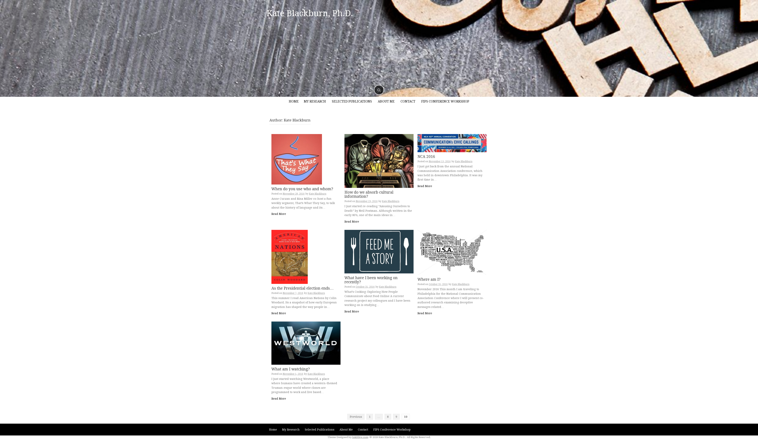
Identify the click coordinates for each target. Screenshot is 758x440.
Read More (278, 213)
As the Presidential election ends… (302, 288)
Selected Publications (352, 101)
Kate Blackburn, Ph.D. (309, 13)
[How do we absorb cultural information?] (379, 160)
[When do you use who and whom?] (296, 159)
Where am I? (429, 279)
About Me (386, 101)
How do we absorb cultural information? (368, 194)
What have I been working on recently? (371, 280)
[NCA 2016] (452, 142)
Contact (408, 101)
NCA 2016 (426, 156)
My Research (315, 101)
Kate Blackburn (317, 193)
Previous (356, 416)
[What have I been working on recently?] (379, 251)
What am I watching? (290, 369)
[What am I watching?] (306, 342)
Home (294, 101)
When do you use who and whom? (302, 189)
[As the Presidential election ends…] (289, 256)
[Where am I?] (452, 252)
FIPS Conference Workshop (445, 101)
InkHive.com (360, 437)
